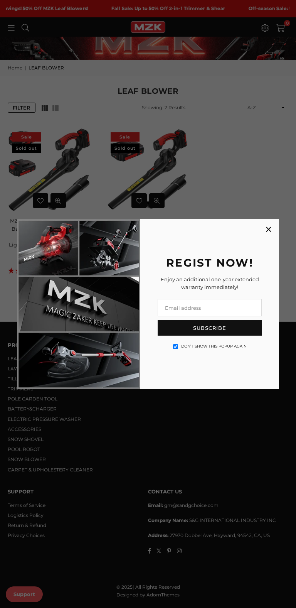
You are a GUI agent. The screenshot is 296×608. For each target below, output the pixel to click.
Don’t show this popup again (214, 346)
